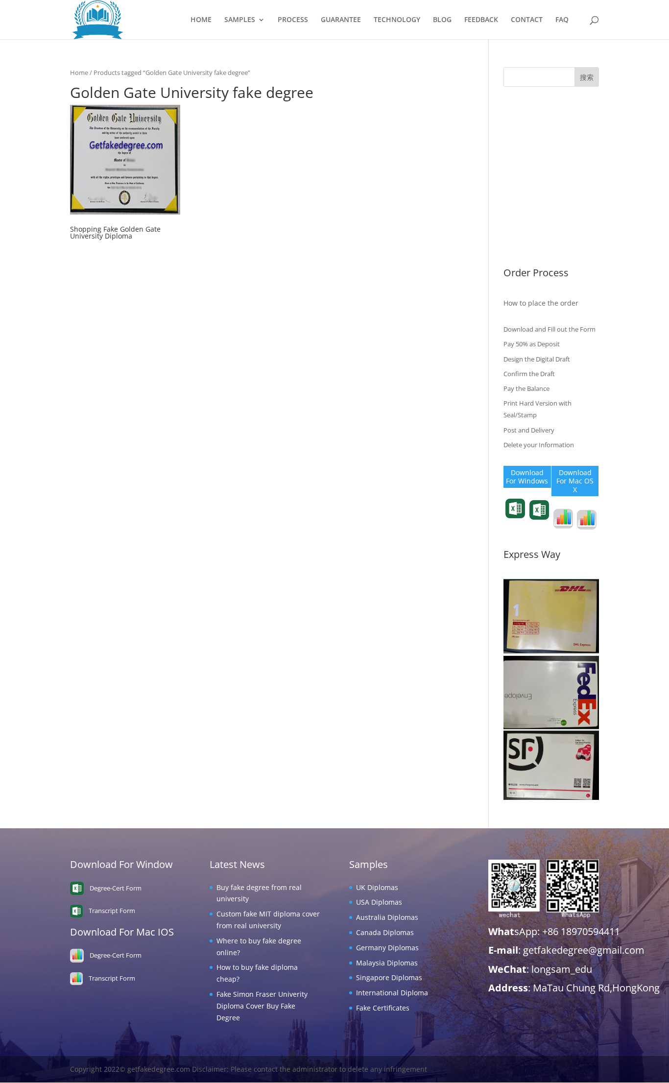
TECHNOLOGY (397, 20)
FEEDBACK (481, 20)
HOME (201, 20)
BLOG (442, 20)
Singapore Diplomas (536, 217)
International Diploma (539, 232)
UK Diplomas (524, 126)
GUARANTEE (341, 20)
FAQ (562, 20)
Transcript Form (515, 525)
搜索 (587, 77)
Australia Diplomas (534, 157)
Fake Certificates (530, 247)
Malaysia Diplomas (534, 202)
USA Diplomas (526, 141)
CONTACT (527, 20)
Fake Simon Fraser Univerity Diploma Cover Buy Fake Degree (262, 1005)
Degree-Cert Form (538, 526)
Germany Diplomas (534, 187)
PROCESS (293, 20)
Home (79, 72)
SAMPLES (239, 20)
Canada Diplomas (532, 171)
